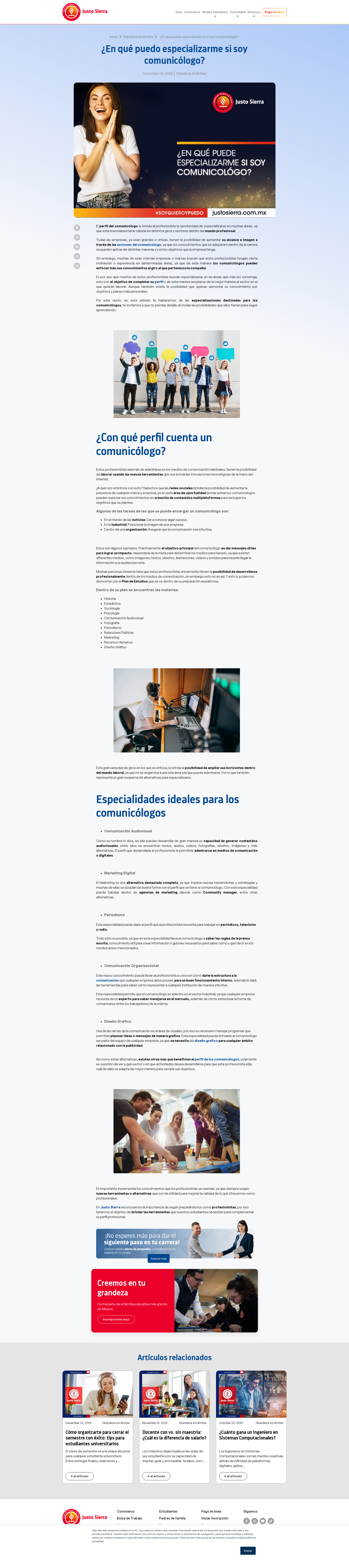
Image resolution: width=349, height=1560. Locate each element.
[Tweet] (77, 237)
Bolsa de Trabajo (129, 1518)
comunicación (107, 980)
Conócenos (192, 12)
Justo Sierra (110, 1207)
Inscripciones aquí (116, 1319)
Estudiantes (168, 1511)
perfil (159, 282)
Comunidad (238, 12)
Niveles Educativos (215, 12)
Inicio (179, 12)
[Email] (77, 266)
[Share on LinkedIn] (77, 247)
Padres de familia (172, 1518)
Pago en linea (211, 1511)
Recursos (254, 12)
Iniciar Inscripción (214, 1518)
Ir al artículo (79, 1476)
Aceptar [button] (248, 1550)
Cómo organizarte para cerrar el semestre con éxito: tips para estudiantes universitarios (97, 1438)
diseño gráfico (206, 1041)
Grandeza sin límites (138, 37)
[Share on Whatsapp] (77, 256)
